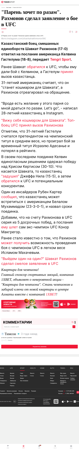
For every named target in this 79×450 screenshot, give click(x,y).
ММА (19, 310)
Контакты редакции (12, 391)
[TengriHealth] (55, 447)
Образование (73, 375)
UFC (14, 310)
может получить (15, 243)
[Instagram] (78, 392)
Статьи (2, 375)
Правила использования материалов (26, 398)
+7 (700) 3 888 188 (69, 393)
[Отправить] (74, 326)
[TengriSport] (23, 447)
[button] (71, 447)
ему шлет (9, 227)
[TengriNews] (8, 447)
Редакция (33, 391)
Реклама (21, 391)
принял (67, 72)
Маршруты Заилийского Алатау (63, 382)
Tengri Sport (60, 59)
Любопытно (13, 380)
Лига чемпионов (24, 380)
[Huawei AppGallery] (76, 401)
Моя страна (63, 373)
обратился (36, 67)
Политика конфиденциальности (25, 400)
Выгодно (12, 375)
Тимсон (10, 334)
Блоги (51, 378)
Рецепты (12, 385)
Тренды (22, 378)
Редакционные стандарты (20, 393)
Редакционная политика (6, 393)
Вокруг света (63, 375)
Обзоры (52, 380)
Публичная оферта (22, 404)
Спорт (21, 373)
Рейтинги (2, 383)
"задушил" (10, 176)
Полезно (12, 378)
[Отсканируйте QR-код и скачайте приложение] (39, 303)
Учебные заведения (72, 379)
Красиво (12, 373)
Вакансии (27, 391)
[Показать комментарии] (70, 32)
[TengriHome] (39, 447)
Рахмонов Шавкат (6, 310)
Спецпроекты (3, 380)
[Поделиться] (76, 31)
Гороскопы (12, 383)
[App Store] (63, 401)
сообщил (9, 197)
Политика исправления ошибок (25, 402)
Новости (2, 373)
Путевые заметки (64, 378)
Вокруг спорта (23, 375)
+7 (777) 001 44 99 (69, 391)
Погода (1, 378)
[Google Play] (69, 401)
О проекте (2, 391)
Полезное (52, 375)
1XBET (51, 294)
